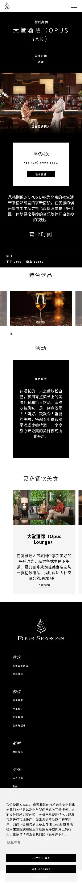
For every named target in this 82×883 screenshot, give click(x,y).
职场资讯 (18, 674)
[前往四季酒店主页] (7, 6)
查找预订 (18, 708)
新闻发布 (18, 751)
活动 (41, 62)
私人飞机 (18, 778)
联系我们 (41, 174)
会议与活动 (19, 725)
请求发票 (18, 700)
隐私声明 (13, 843)
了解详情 (44, 585)
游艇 (15, 786)
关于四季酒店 (20, 665)
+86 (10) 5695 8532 (41, 162)
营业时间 (41, 56)
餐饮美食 (41, 21)
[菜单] (74, 6)
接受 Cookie (41, 869)
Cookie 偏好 (41, 857)
